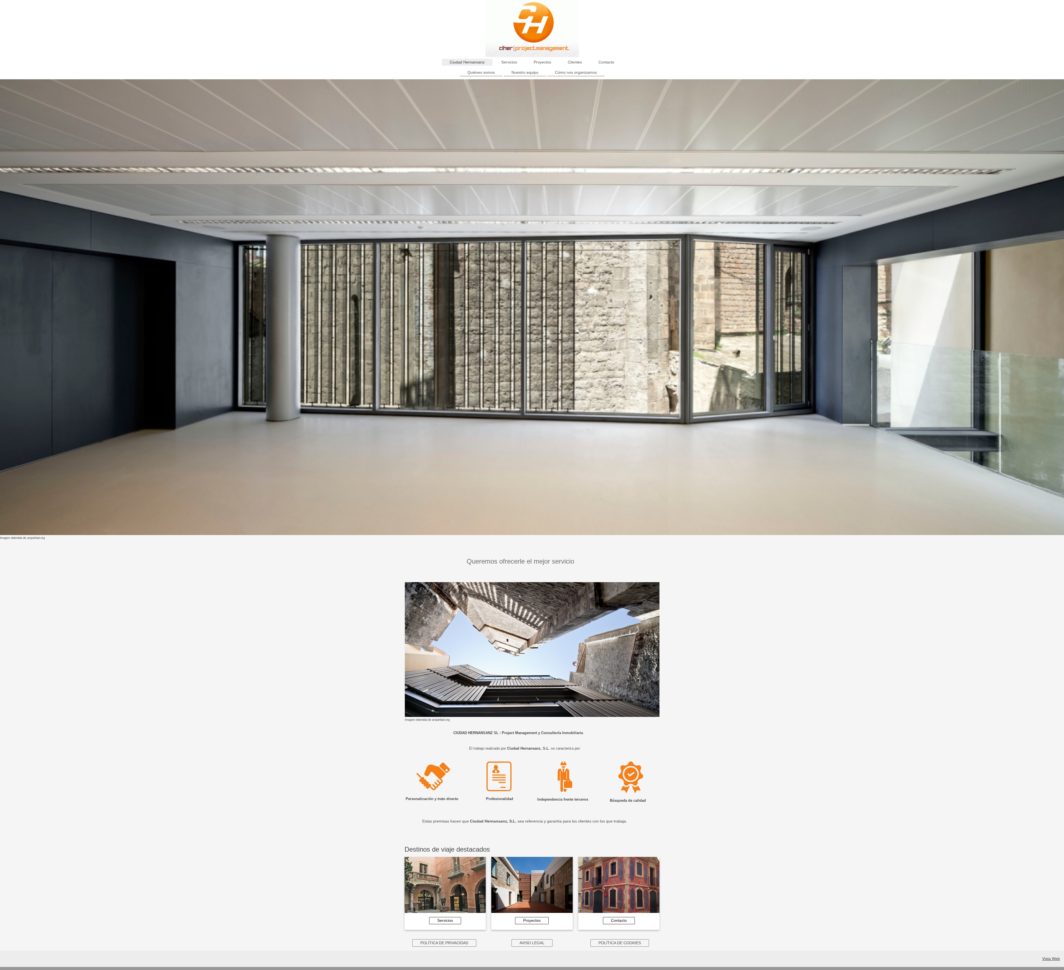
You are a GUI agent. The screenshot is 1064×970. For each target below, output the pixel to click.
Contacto (619, 920)
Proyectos (532, 920)
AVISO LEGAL (532, 943)
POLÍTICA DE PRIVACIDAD (444, 943)
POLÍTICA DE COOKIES (619, 943)
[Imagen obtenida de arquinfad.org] (532, 307)
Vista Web (1051, 958)
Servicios (445, 920)
